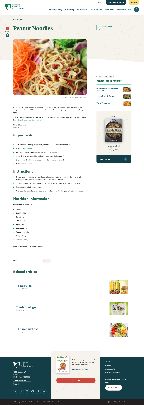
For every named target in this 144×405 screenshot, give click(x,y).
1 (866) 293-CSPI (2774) (22, 381)
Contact (16, 384)
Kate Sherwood (106, 26)
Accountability (110, 369)
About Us (109, 9)
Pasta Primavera (103, 103)
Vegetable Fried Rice (105, 96)
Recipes (20, 19)
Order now (105, 159)
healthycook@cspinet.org (32, 120)
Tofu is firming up (26, 307)
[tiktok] (38, 391)
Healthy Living (55, 9)
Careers (108, 365)
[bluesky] (44, 391)
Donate (134, 2)
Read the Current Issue (80, 369)
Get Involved (96, 9)
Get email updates (116, 2)
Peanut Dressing (26, 148)
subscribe (76, 380)
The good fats (24, 285)
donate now (113, 388)
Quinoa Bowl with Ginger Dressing (107, 89)
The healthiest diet (27, 328)
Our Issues (82, 9)
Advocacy (69, 9)
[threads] (21, 391)
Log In (100, 2)
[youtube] (32, 391)
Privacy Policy (113, 402)
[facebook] (15, 391)
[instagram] (27, 391)
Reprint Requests (124, 402)
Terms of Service (102, 402)
